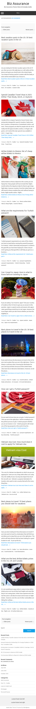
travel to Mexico (18, 203)
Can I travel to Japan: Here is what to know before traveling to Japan (16, 273)
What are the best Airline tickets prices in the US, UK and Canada (17, 560)
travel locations (24, 379)
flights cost (7, 611)
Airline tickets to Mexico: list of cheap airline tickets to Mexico (16, 152)
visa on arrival (13, 494)
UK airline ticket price (16, 611)
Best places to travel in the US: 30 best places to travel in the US (17, 330)
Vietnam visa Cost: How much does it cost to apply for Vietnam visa (16, 443)
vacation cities (16, 87)
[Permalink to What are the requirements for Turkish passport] (18, 237)
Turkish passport (14, 434)
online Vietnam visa (25, 492)
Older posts (5, 29)
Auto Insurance (5, 680)
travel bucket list (8, 551)
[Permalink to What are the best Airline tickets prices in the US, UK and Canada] (18, 585)
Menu (18, 13)
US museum (15, 382)
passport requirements (7, 263)
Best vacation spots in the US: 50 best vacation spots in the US (16, 38)
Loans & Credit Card (6, 686)
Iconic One (9, 707)
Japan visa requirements (10, 322)
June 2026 (3, 670)
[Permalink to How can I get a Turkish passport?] (18, 413)
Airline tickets (23, 608)
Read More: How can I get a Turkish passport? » (14, 428)
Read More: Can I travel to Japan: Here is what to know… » (17, 316)
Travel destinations (19, 551)
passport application (25, 260)
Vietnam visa (4, 494)
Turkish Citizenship (20, 263)
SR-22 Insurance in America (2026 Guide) (11, 652)
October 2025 (4, 673)
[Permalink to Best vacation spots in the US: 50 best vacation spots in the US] (18, 64)
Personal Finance (5, 692)
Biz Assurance (18, 3)
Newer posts (30, 29)
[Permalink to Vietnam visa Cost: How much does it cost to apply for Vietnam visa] (18, 468)
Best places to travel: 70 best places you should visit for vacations (16, 502)
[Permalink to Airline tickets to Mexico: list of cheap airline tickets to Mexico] (18, 177)
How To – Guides (5, 683)
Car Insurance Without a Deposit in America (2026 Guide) (16, 655)
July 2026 (3, 667)
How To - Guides (11, 85)
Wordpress (26, 707)
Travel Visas (8, 144)
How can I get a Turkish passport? (15, 389)
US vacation (8, 87)
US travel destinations (25, 382)
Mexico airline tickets (25, 201)
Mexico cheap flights (7, 203)
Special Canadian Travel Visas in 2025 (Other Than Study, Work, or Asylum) (16, 96)
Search (3, 628)
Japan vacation (24, 320)
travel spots (23, 85)
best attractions (24, 549)
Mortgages (4, 689)
